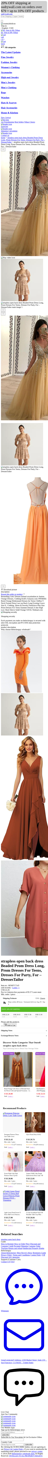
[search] (2, 21)
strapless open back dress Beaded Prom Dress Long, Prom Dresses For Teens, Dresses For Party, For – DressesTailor (23, 140)
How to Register (7, 1244)
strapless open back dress (10, 1239)
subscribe (5, 1435)
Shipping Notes (6, 1030)
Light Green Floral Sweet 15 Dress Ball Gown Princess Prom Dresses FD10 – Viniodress (12, 1214)
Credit (10, 1246)
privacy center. (37, 1451)
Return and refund (15, 1248)
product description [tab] (8, 627)
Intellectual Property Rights (33, 1248)
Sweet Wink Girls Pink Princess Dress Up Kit (11, 1174)
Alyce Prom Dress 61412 (33, 1134)
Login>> (10, 1096)
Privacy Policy (6, 1255)
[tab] (24, 629)
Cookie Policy (35, 1255)
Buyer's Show (26, 1253)
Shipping (24, 1246)
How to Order (19, 1244)
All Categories (14, 1257)
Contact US (5, 1262)
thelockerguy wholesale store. (23, 1454)
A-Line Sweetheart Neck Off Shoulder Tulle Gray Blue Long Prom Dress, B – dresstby (34, 1214)
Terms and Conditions (21, 1255)
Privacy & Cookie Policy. (14, 1449)
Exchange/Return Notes (9, 1036)
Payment (17, 1246)
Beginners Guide (39, 1253)
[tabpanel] (24, 793)
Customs (32, 1246)
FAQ (13, 1262)
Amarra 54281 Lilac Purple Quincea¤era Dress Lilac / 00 (34, 1174)
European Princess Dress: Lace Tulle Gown (11, 1135)
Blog (19, 1253)
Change (42, 998)
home (3, 138)
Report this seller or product (12, 594)
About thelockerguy (8, 1253)
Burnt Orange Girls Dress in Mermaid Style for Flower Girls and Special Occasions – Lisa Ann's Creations (17, 1090)
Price (28, 1244)
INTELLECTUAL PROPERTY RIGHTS (25, 1456)
